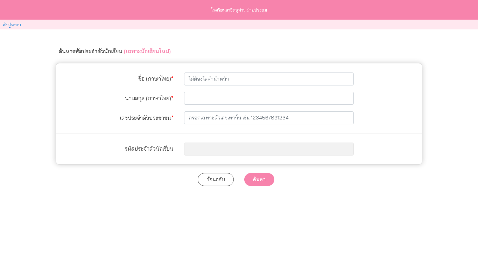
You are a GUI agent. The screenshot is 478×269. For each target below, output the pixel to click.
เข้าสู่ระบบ (12, 24)
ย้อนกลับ (215, 179)
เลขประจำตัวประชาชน (145, 117)
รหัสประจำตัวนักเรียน (149, 148)
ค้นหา (259, 179)
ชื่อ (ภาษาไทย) (154, 78)
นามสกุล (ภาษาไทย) (148, 98)
